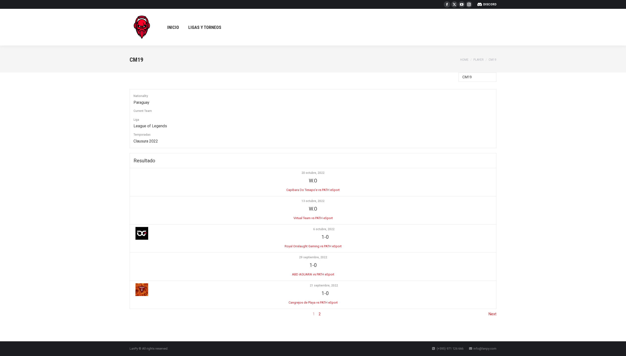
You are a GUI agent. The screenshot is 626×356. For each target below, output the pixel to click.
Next (492, 314)
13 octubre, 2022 (313, 201)
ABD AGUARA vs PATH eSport (313, 274)
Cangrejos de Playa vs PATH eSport (313, 302)
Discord (489, 4)
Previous (137, 314)
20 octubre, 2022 (313, 173)
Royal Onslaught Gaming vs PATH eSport (313, 246)
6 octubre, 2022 (324, 229)
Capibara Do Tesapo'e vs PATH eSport (313, 190)
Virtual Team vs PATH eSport (313, 218)
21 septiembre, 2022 (324, 285)
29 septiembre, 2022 (313, 257)
